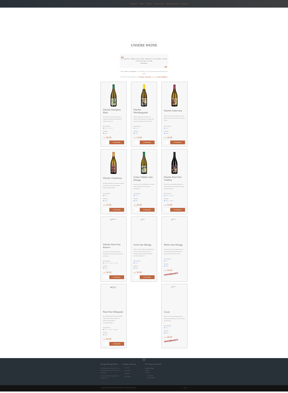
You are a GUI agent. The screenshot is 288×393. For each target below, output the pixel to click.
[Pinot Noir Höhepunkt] (113, 297)
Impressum (186, 387)
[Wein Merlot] (174, 230)
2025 (106, 133)
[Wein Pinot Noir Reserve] (113, 230)
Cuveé (167, 312)
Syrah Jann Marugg (142, 244)
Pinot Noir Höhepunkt (113, 312)
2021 (106, 334)
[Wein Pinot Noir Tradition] (174, 163)
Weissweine (148, 77)
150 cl (116, 263)
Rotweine (142, 77)
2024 (171, 200)
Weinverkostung (127, 370)
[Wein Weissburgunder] (144, 95)
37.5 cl (111, 128)
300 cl (116, 329)
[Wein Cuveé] (174, 297)
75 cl (106, 128)
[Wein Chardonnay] (113, 163)
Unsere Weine (127, 367)
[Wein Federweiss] (174, 95)
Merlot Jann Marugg (173, 244)
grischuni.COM (133, 387)
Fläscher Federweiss (173, 110)
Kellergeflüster (127, 373)
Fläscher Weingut (128, 376)
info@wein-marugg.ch (151, 377)
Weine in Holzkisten (162, 77)
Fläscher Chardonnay (112, 178)
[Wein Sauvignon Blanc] (113, 95)
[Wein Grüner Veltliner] (144, 163)
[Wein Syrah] (144, 230)
